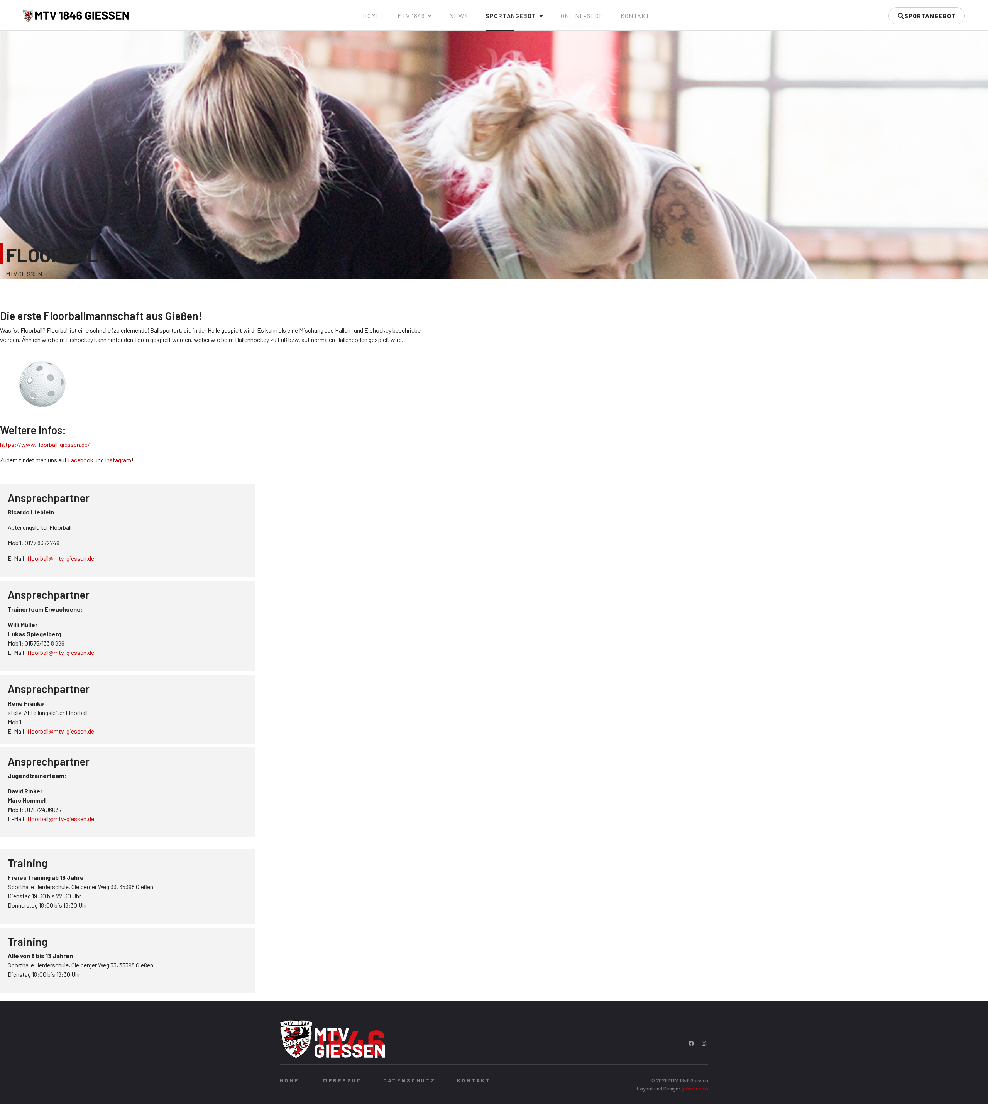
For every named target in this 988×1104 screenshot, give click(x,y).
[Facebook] (691, 1043)
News (458, 15)
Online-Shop (582, 15)
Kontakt (635, 15)
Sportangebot (511, 15)
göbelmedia (694, 1088)
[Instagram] (704, 1043)
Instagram (118, 459)
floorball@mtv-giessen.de (60, 558)
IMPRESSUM (341, 1080)
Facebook (80, 459)
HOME (289, 1080)
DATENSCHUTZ (409, 1080)
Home (371, 15)
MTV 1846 (411, 15)
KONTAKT (474, 1080)
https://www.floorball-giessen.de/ (45, 444)
